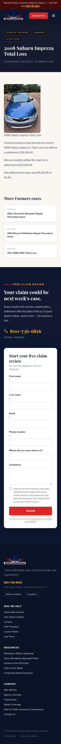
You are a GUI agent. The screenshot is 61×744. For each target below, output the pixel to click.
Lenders (8, 622)
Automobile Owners (14, 612)
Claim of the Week (17, 33)
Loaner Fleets (11, 631)
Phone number (17, 434)
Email (12, 415)
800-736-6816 (32, 6)
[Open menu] (53, 15)
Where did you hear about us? (26, 450)
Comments (15, 464)
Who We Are (10, 690)
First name (15, 378)
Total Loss (13, 39)
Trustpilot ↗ (32, 594)
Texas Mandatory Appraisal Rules (21, 658)
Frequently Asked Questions (18, 673)
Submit (30, 510)
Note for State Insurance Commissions (24, 709)
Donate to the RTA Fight (16, 663)
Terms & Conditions (28, 736)
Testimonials (10, 699)
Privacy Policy (36, 519)
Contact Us (38, 15)
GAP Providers (11, 626)
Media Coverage (12, 704)
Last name (15, 396)
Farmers (39, 33)
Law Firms (9, 636)
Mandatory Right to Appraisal (19, 653)
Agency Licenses (12, 694)
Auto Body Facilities (14, 617)
